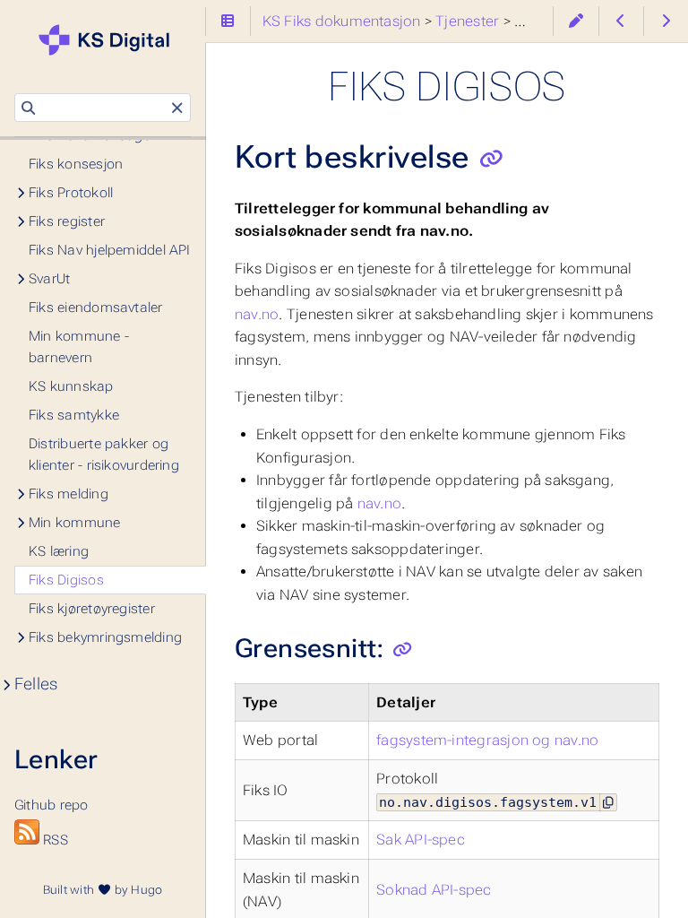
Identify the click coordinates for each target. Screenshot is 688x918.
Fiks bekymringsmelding (105, 637)
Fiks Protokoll (71, 193)
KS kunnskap (71, 386)
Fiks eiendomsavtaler (96, 307)
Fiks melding (68, 494)
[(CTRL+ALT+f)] (28, 108)
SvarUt (49, 279)
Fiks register (67, 221)
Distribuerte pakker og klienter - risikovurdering (104, 454)
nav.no (257, 314)
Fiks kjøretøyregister (92, 609)
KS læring (59, 551)
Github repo (56, 778)
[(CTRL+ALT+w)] (575, 21)
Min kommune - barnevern (79, 347)
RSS (53, 840)
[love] (104, 889)
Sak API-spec (420, 839)
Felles (35, 684)
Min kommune (75, 523)
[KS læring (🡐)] (621, 21)
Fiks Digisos (66, 580)
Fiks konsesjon (76, 164)
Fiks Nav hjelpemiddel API (110, 250)
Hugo (146, 889)
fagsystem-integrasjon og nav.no (487, 740)
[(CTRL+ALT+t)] (228, 21)
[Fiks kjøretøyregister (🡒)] (666, 21)
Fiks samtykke (74, 415)
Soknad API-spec (433, 889)
